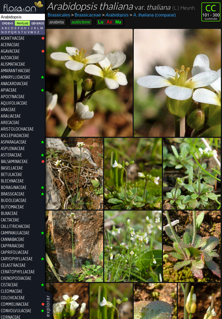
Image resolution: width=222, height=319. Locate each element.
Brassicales (59, 15)
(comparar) (153, 15)
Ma (118, 22)
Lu (100, 22)
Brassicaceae (86, 15)
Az (109, 22)
